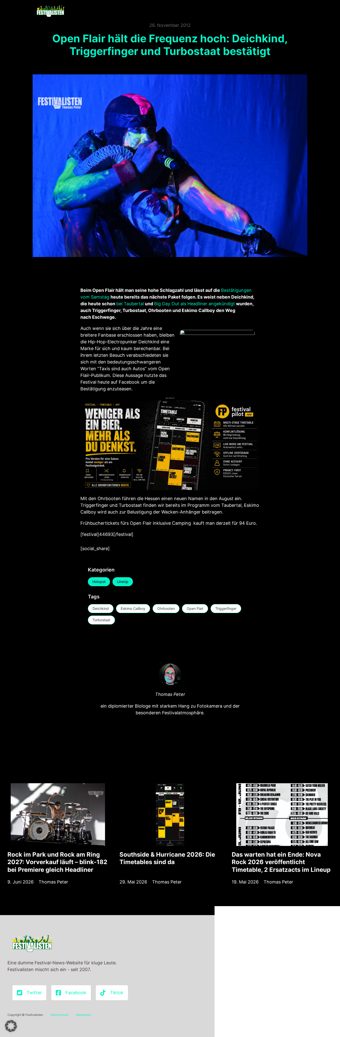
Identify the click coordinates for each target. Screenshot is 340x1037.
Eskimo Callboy (133, 608)
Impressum (83, 1015)
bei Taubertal (130, 303)
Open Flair (195, 608)
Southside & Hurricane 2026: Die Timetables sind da (167, 858)
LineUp (122, 581)
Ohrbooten (166, 608)
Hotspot (99, 581)
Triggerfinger (225, 608)
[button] (11, 1026)
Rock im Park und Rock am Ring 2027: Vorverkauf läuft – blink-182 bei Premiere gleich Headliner (57, 862)
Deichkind (101, 608)
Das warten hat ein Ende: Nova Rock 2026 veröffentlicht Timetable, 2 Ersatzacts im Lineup (281, 862)
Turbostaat (101, 620)
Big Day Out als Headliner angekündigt (194, 303)
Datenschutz (59, 1015)
